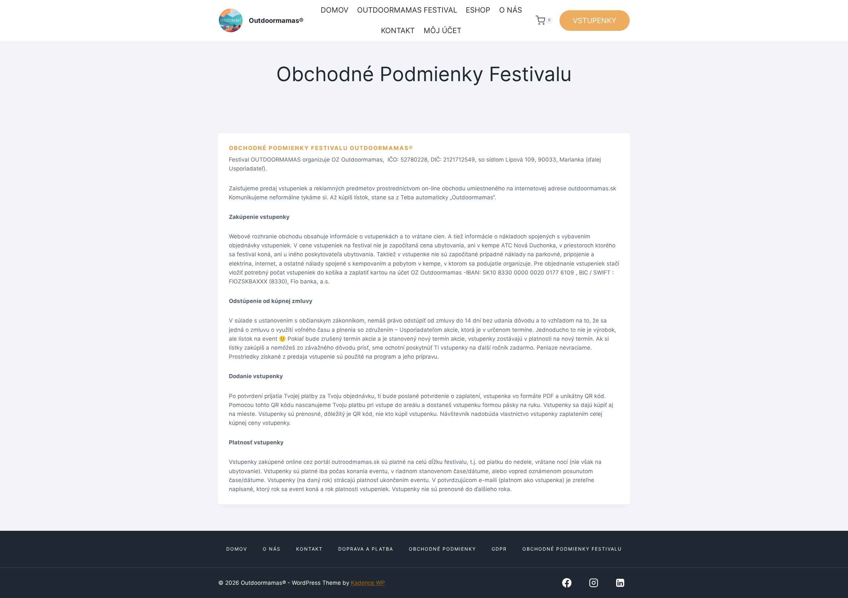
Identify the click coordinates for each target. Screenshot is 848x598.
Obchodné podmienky (442, 549)
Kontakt (398, 30)
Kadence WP (368, 582)
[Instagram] (593, 582)
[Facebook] (566, 582)
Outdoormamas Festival (407, 10)
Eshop (478, 10)
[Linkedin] (620, 582)
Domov (334, 10)
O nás (510, 10)
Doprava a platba (365, 549)
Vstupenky (594, 20)
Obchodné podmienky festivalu (572, 549)
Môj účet (442, 30)
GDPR (499, 549)
